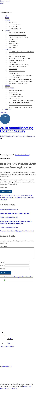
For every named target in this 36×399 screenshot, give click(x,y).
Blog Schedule (14, 43)
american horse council (28, 136)
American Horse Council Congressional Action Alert (17, 231)
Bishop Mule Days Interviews (19, 58)
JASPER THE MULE (6, 366)
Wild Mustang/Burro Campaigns (20, 105)
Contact (8, 109)
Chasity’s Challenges (17, 56)
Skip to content (4, 1)
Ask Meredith (13, 54)
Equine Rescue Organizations (23, 100)
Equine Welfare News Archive (9, 136)
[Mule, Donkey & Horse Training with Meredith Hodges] (18, 10)
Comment (3, 246)
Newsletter (13, 41)
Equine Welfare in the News (19, 103)
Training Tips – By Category (22, 75)
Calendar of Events (16, 90)
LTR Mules (12, 62)
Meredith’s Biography (17, 33)
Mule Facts (13, 69)
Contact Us (13, 388)
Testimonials (13, 45)
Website (2, 269)
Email (2, 265)
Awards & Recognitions (17, 35)
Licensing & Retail (15, 28)
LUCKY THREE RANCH (7, 346)
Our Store (12, 22)
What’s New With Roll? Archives (20, 81)
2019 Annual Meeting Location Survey (16, 129)
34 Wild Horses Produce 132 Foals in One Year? (15, 213)
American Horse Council (22, 155)
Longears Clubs (15, 94)
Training (8, 49)
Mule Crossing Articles (17, 67)
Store (7, 20)
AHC (19, 136)
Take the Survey (6, 191)
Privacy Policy (4, 388)
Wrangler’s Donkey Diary (18, 83)
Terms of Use (27, 386)
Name (2, 262)
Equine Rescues (14, 98)
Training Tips (13, 73)
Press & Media (14, 39)
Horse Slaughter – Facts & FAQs (20, 107)
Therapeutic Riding (16, 96)
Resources (9, 88)
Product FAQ (13, 26)
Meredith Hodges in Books (18, 37)
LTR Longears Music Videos (18, 64)
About (7, 30)
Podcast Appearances (17, 71)
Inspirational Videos (16, 60)
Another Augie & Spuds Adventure (21, 52)
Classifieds (13, 92)
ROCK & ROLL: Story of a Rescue (20, 79)
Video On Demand (15, 24)
